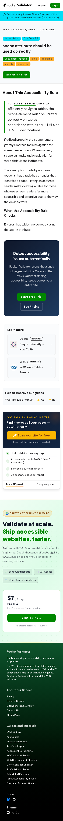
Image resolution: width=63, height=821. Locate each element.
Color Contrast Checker (20, 764)
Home (6, 29)
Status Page (13, 715)
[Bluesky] (8, 799)
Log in (55, 5)
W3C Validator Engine (18, 755)
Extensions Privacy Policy (20, 705)
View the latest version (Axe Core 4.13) (37, 17)
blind (34, 58)
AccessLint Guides (17, 741)
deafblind (46, 58)
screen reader (25, 103)
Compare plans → (47, 484)
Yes (40, 400)
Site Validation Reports (19, 769)
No (52, 400)
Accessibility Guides (24, 29)
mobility (9, 64)
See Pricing (31, 307)
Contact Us (13, 710)
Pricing (10, 696)
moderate (23, 64)
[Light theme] (13, 812)
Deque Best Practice (16, 58)
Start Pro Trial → (31, 617)
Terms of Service (15, 701)
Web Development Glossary (22, 760)
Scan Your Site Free (16, 74)
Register (42, 5)
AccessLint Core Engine (20, 750)
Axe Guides (13, 736)
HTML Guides (14, 732)
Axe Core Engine (16, 746)
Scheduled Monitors (18, 774)
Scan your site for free (34, 435)
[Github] (14, 799)
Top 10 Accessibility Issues (21, 778)
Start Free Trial (31, 297)
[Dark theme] (17, 812)
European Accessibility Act (21, 783)
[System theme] (8, 812)
